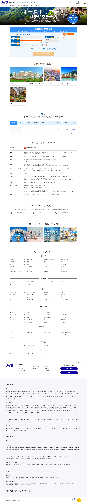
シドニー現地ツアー (46, 428)
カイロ (11, 353)
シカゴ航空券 (65, 407)
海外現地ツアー (9, 425)
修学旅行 (66, 483)
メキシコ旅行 (57, 396)
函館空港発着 (33, 447)
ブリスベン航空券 (74, 410)
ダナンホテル (14, 419)
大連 (62, 261)
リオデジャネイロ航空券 (33, 408)
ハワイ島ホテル (15, 417)
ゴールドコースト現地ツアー (36, 428)
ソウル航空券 (8, 403)
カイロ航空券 (36, 412)
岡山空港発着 (38, 449)
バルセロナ (46, 314)
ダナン (45, 269)
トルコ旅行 (68, 396)
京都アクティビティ (53, 464)
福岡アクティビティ (69, 464)
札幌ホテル (19, 456)
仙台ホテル (24, 456)
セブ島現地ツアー (49, 427)
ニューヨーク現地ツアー (74, 428)
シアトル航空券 (51, 407)
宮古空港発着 (45, 451)
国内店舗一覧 (25, 491)
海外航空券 (8, 402)
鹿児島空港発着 (27, 451)
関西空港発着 (14, 449)
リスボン (12, 317)
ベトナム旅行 (13, 391)
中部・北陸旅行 (38, 441)
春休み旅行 (8, 477)
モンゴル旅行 (50, 391)
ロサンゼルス (13, 292)
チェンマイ (12, 266)
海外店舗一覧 (11, 491)
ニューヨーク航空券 (58, 407)
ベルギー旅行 (45, 393)
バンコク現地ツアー (41, 427)
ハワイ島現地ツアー (18, 427)
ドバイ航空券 (30, 412)
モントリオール (30, 299)
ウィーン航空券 (43, 410)
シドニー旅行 (16, 394)
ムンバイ (63, 273)
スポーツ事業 (8, 484)
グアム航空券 (18, 407)
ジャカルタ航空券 (53, 405)
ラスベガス (63, 292)
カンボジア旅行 (25, 391)
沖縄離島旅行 (12, 441)
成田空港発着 (14, 447)
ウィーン (15, 129)
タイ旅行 (59, 390)
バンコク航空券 (52, 403)
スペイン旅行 (51, 393)
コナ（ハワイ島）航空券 (10, 407)
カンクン (12, 302)
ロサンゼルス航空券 (25, 407)
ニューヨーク (30, 294)
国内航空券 (8, 446)
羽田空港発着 (8, 447)
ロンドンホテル (62, 419)
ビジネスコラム (27, 484)
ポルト (28, 317)
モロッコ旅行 (13, 398)
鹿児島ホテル (44, 458)
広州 (11, 264)
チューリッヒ (13, 319)
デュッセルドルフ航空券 (10, 410)
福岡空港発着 (63, 449)
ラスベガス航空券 (43, 407)
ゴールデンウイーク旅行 (15, 477)
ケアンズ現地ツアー (26, 428)
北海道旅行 (18, 441)
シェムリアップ (64, 271)
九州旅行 (59, 441)
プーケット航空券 (60, 403)
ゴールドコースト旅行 (30, 394)
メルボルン (29, 332)
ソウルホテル (27, 417)
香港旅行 (37, 390)
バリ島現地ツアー (33, 427)
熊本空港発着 (14, 451)
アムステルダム (47, 317)
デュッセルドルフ (14, 314)
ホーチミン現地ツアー (10, 428)
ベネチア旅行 (72, 391)
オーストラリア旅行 (9, 394)
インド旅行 (38, 391)
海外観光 (46, 477)
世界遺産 (50, 477)
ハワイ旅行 (8, 390)
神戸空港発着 (26, 449)
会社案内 (20, 366)
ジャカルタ (46, 271)
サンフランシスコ (31, 292)
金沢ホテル (50, 456)
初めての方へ (46, 366)
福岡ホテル (23, 458)
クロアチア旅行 (64, 393)
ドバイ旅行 (63, 396)
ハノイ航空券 (22, 405)
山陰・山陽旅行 (49, 441)
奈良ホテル (77, 456)
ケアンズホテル (9, 421)
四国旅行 (55, 441)
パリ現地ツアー (17, 430)
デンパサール (30, 271)
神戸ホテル (72, 456)
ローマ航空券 (53, 408)
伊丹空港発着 (20, 449)
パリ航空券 (48, 408)
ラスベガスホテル (50, 419)
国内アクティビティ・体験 (11, 462)
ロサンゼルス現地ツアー (55, 428)
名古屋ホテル (55, 456)
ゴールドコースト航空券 (65, 410)
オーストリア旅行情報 (18, 212)
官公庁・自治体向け (15, 484)
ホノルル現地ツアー (9, 427)
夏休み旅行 (23, 477)
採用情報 (20, 373)
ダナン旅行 (19, 391)
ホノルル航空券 (73, 405)
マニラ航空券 (75, 403)
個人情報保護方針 (35, 368)
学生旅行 (42, 477)
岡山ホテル (8, 458)
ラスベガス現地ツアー (65, 428)
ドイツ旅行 (28, 393)
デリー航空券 (60, 405)
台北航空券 (26, 403)
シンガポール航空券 (68, 403)
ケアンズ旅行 (22, 394)
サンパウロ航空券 (24, 408)
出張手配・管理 (17, 483)
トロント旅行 (51, 396)
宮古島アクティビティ (27, 464)
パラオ (28, 284)
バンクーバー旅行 (45, 396)
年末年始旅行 (32, 477)
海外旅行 (9, 384)
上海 (28, 261)
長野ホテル (45, 456)
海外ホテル (8, 416)
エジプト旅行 (74, 396)
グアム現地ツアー (26, 427)
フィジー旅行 (47, 394)
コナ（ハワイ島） (31, 281)
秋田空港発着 (45, 447)
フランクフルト (47, 312)
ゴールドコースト (48, 330)
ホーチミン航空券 (15, 405)
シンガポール (30, 266)
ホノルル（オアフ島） (14, 281)
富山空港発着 (8, 449)
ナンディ (12, 334)
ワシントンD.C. (13, 297)
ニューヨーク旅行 (25, 396)
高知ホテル (18, 458)
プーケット (63, 264)
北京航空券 (41, 403)
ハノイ (28, 269)
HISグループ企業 (22, 370)
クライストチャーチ (65, 332)
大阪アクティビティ (61, 464)
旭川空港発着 (27, 447)
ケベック (46, 299)
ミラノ (62, 309)
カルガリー (63, 297)
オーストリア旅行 (39, 393)
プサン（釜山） (30, 259)
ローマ (45, 309)
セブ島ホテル (20, 419)
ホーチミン (12, 269)
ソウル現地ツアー (63, 427)
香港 (28, 264)
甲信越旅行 (32, 441)
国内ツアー (8, 440)
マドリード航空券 (27, 410)
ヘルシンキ (63, 322)
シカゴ (45, 294)
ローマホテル (68, 419)
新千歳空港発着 (21, 447)
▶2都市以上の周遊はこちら (24, 34)
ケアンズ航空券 (57, 410)
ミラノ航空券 (59, 408)
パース (11, 332)
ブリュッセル (64, 317)
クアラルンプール (65, 269)
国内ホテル (8, 455)
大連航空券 (47, 403)
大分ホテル (39, 458)
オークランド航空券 (23, 412)
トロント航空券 (17, 408)
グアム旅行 (13, 390)
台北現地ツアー (56, 427)
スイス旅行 (33, 393)
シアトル (46, 292)
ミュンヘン (63, 312)
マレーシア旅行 (32, 391)
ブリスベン (63, 330)
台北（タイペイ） (65, 259)
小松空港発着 (76, 447)
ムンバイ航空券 (66, 405)
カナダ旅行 (38, 396)
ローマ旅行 (62, 391)
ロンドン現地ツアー (9, 430)
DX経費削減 (61, 483)
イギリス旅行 (22, 393)
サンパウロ (29, 302)
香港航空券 (31, 403)
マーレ (11, 337)
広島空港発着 (32, 449)
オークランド (47, 332)
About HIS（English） (23, 372)
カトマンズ (29, 273)
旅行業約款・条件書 (35, 366)
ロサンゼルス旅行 (72, 394)
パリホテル (56, 419)
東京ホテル (8, 456)
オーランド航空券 (72, 407)
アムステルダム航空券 (35, 410)
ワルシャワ (63, 319)
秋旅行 (27, 477)
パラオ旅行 (24, 390)
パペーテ (46, 334)
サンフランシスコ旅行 (17, 396)
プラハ (11, 322)
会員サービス (78, 3)
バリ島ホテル (26, 419)
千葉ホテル (29, 456)
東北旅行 (23, 441)
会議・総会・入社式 (43, 483)
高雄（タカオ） (13, 261)
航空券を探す (73, 130)
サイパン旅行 (18, 390)
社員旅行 (22, 483)
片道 (17, 34)
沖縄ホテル (50, 458)
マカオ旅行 (43, 390)
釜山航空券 (14, 403)
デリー (45, 273)
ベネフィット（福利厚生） (53, 483)
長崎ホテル (29, 458)
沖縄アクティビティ (9, 464)
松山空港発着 (50, 449)
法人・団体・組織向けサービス (12, 481)
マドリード (63, 314)
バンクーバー (47, 297)
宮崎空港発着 (20, 451)
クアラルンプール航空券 (36, 405)
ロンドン (12, 309)
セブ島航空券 (8, 405)
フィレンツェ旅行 (9, 393)
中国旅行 (47, 390)
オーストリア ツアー (40, 212)
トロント (12, 299)
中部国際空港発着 (64, 447)
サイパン (12, 284)
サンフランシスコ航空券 (34, 407)
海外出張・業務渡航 (9, 483)
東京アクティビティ (44, 464)
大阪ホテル (66, 456)
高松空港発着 (44, 449)
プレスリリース (22, 368)
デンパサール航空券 (45, 405)
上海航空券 (36, 403)
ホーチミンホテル (75, 417)
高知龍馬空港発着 (57, 449)
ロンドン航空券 (42, 408)
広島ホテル (13, 458)
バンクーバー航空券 (9, 408)
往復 (13, 34)
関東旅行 (27, 441)
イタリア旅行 (56, 391)
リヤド (62, 345)
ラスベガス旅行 (9, 396)
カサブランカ (30, 353)
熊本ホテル (34, 458)
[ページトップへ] (80, 362)
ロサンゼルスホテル (42, 419)
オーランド (29, 297)
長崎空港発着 (76, 449)
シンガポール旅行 (53, 390)
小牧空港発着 (70, 447)
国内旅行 (9, 436)
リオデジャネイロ (48, 302)
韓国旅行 (29, 390)
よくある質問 (46, 368)
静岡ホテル (40, 456)
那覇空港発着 (33, 451)
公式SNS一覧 (46, 370)
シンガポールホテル (50, 417)
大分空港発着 (8, 451)
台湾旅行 (33, 390)
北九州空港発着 (70, 449)
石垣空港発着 (39, 451)
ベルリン (29, 314)
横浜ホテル (35, 456)
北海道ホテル (13, 456)
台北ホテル (39, 417)
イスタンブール (30, 345)
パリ (28, 309)
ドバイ (11, 345)
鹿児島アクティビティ (10, 465)
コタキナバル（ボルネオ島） (16, 271)
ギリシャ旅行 (75, 393)
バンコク (46, 264)
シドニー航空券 (50, 410)
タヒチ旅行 (53, 394)
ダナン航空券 (28, 405)
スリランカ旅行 (44, 391)
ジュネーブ (29, 319)
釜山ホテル (33, 417)
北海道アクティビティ (36, 464)
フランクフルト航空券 (67, 408)
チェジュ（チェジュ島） (49, 259)
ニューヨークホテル (33, 419)
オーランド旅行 (32, 396)
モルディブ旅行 (59, 394)
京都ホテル (61, 456)
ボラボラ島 (63, 334)
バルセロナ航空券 (19, 410)
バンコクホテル (58, 417)
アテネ (45, 322)
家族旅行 (37, 477)
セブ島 (62, 266)
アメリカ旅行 (65, 394)
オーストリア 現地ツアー (63, 212)
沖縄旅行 (7, 441)
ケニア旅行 (8, 398)
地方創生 (22, 484)
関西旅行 (43, 441)
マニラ (45, 266)
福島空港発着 (57, 447)
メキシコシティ (64, 299)
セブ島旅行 (78, 390)
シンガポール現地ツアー (72, 427)
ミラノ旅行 (67, 391)
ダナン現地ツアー (18, 428)
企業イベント (36, 483)
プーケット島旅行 (65, 390)
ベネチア (29, 312)
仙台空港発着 (51, 447)
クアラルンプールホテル (66, 417)
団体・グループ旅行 (29, 483)
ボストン (63, 294)
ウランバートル (13, 273)
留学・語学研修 (72, 483)
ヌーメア (29, 334)
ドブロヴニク (30, 322)
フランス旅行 (16, 393)
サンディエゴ (13, 294)
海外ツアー (8, 388)
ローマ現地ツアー (24, 430)
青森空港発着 (39, 447)
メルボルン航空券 (15, 412)
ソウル (11, 259)
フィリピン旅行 (72, 390)
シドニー (12, 330)
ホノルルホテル (9, 417)
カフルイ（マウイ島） (49, 281)
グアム (62, 281)
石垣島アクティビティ (18, 464)
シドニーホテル (75, 419)
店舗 (72, 2)
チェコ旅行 (70, 393)
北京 (45, 261)
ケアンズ (29, 330)
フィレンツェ (13, 312)
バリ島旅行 (8, 391)
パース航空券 (8, 412)
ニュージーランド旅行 (39, 394)
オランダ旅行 (57, 393)
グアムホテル (22, 417)
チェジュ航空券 (20, 403)
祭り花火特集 (55, 477)
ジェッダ (46, 345)
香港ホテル (44, 417)
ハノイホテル (8, 419)
